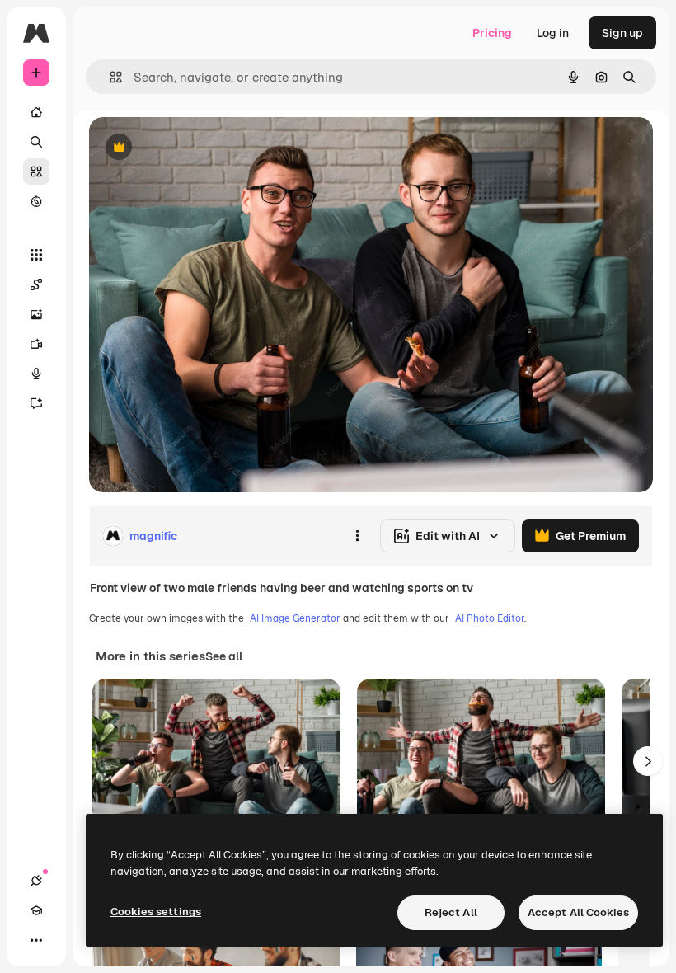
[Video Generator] (36, 344)
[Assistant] (36, 403)
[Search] (36, 142)
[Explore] (36, 201)
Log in (553, 33)
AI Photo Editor (489, 618)
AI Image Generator (295, 618)
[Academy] (36, 910)
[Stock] (36, 171)
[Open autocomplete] (109, 77)
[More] (36, 940)
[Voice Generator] (36, 373)
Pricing (492, 33)
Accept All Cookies (578, 912)
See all (223, 656)
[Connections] (36, 880)
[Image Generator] (36, 314)
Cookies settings (155, 912)
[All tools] (36, 255)
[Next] (648, 761)
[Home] (36, 112)
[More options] (356, 535)
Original (194, 148)
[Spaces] (36, 284)
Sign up (622, 33)
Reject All (451, 912)
